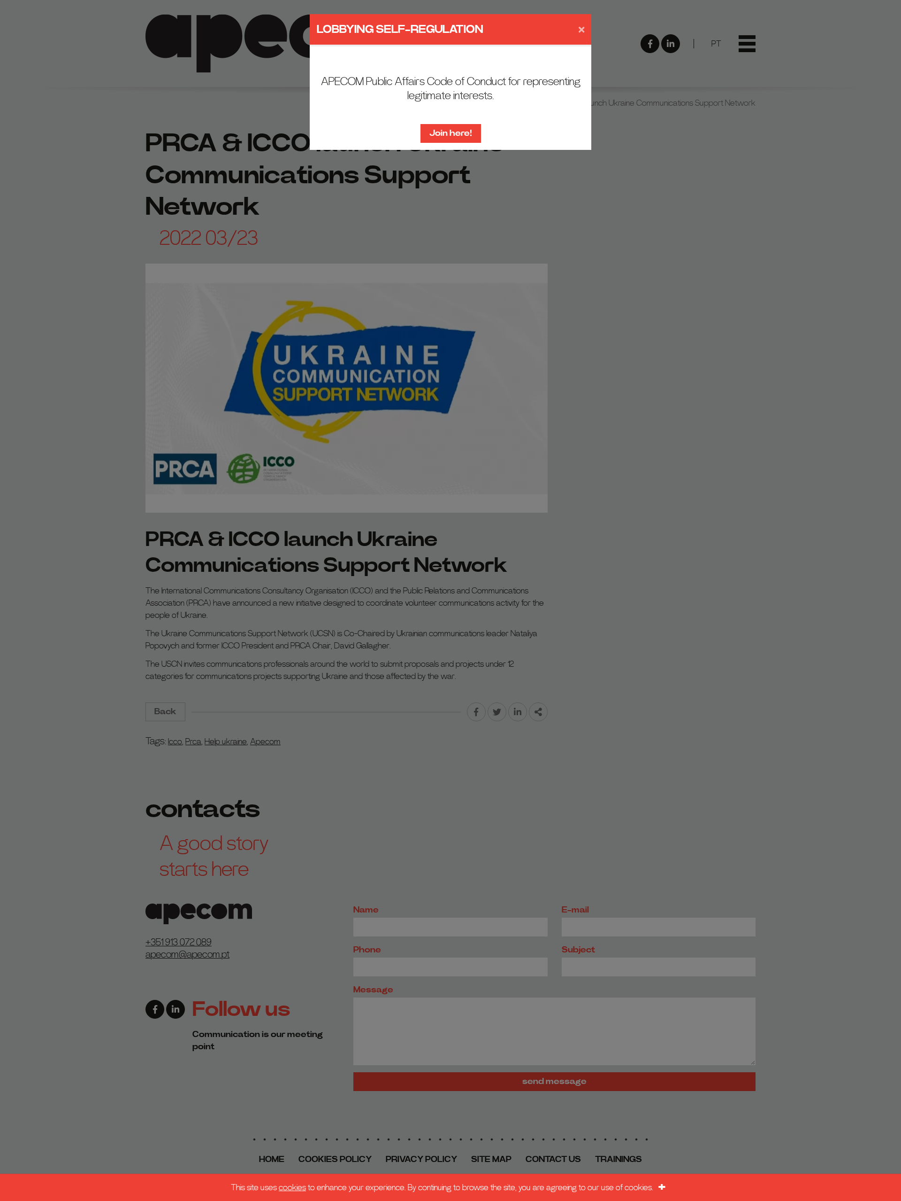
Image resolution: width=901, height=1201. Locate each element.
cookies (292, 1187)
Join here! (450, 133)
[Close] (581, 29)
